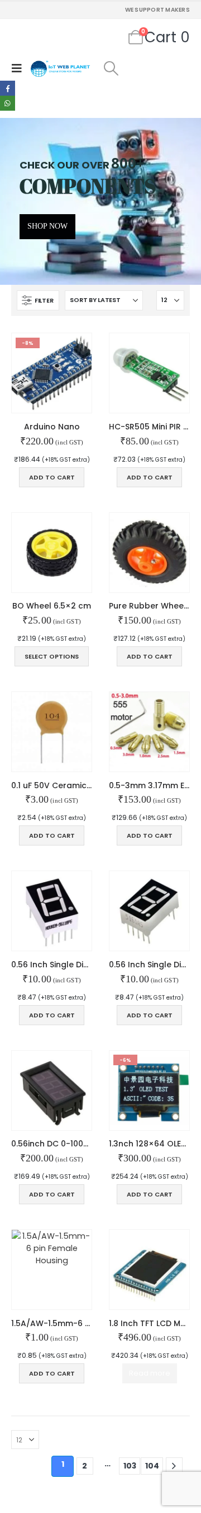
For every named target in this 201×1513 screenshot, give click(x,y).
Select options (52, 656)
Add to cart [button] (52, 477)
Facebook (7, 88)
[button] (19, 68)
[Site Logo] (60, 69)
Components (88, 185)
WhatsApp (7, 103)
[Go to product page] (149, 373)
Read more (149, 1373)
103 (129, 1465)
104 (152, 1465)
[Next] (174, 1466)
